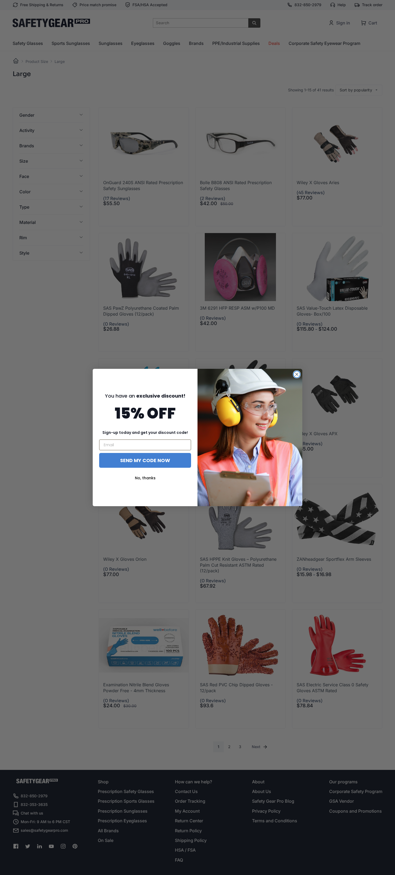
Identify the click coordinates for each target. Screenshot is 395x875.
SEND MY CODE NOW (145, 460)
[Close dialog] (296, 374)
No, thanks (145, 478)
